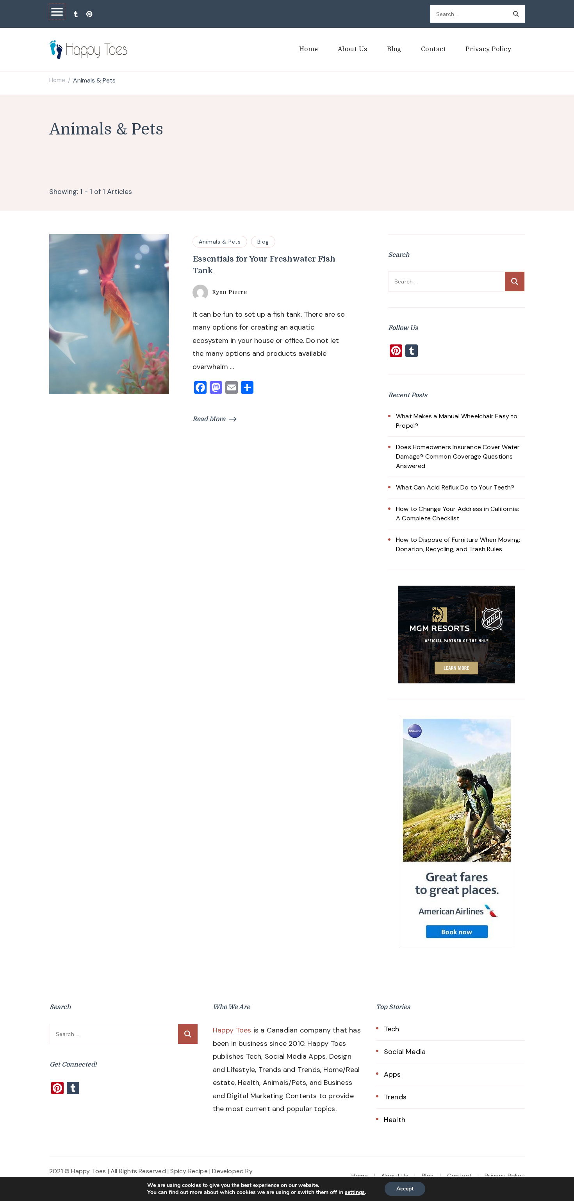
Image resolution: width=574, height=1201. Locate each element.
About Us (352, 49)
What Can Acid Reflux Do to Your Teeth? (455, 487)
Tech (391, 1029)
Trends (395, 1097)
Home (308, 49)
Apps (392, 1074)
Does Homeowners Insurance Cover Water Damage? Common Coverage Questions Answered (458, 456)
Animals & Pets (220, 241)
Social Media (405, 1051)
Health (394, 1119)
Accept (405, 1188)
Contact (433, 49)
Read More (209, 419)
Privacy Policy (488, 49)
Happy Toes (232, 1030)
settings (355, 1192)
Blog (394, 49)
